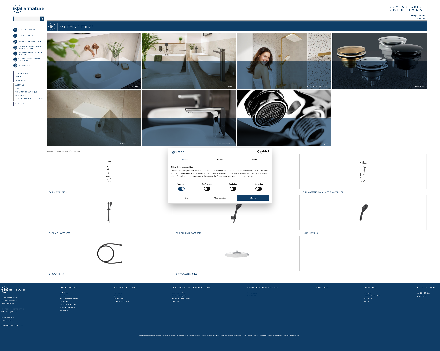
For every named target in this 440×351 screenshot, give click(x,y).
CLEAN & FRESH (321, 287)
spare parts (64, 310)
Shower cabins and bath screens (263, 287)
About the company (427, 287)
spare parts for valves (121, 301)
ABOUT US (19, 85)
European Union (418, 15)
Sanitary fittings (68, 287)
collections (64, 293)
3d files (366, 301)
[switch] (207, 189)
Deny (187, 198)
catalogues (367, 293)
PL (421, 18)
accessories (64, 301)
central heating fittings (180, 296)
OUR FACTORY (21, 95)
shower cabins (252, 293)
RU (424, 18)
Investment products (67, 307)
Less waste (20, 77)
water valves (118, 293)
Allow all (253, 198)
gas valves (117, 296)
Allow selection (220, 198)
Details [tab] (220, 159)
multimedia (368, 298)
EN (418, 18)
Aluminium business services (29, 99)
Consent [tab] (185, 159)
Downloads (21, 80)
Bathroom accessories (68, 304)
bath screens (251, 296)
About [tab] (254, 159)
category (51, 151)
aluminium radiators (179, 293)
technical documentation (373, 296)
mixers (62, 296)
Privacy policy (7, 317)
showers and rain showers (68, 151)
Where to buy (423, 293)
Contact (19, 103)
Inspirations (21, 73)
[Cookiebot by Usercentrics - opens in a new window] (259, 152)
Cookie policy (7, 320)
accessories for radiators (181, 298)
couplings (175, 301)
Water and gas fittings (125, 287)
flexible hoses (119, 298)
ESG (17, 88)
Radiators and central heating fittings (191, 287)
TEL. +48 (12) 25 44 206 (9, 312)
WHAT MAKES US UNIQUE (26, 92)
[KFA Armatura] (28, 12)
